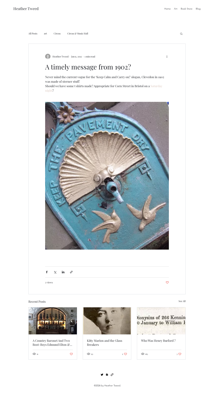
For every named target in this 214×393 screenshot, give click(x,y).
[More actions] (167, 56)
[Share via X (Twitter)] (55, 272)
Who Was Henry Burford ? (158, 341)
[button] (181, 33)
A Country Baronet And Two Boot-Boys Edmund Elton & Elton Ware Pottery (51, 343)
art (45, 33)
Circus (57, 33)
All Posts (32, 33)
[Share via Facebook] (46, 272)
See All (182, 301)
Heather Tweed (26, 8)
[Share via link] (71, 272)
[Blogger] (107, 374)
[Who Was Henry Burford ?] (161, 320)
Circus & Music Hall (77, 33)
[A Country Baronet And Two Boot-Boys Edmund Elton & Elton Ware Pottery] (53, 320)
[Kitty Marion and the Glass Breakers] (107, 320)
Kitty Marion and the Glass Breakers (104, 343)
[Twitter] (102, 374)
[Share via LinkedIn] (63, 272)
